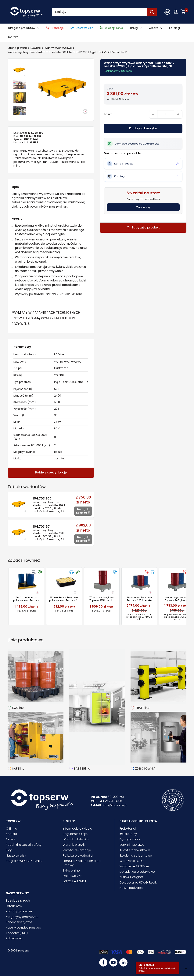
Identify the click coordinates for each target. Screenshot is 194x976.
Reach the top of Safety (23, 844)
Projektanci (128, 828)
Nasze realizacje (131, 888)
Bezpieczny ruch (18, 900)
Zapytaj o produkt (145, 227)
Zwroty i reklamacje (77, 850)
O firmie (11, 828)
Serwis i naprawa (132, 844)
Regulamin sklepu (75, 834)
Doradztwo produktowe (137, 871)
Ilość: (108, 114)
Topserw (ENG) (17, 933)
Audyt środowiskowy (135, 850)
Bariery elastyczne (19, 922)
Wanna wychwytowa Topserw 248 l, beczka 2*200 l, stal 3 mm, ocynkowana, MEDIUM (177, 599)
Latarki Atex (14, 906)
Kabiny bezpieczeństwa (23, 927)
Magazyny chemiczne (22, 917)
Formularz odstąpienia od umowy (82, 863)
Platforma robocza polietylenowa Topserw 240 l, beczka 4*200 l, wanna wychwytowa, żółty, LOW (26, 599)
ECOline (36, 48)
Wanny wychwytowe (58, 48)
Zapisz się (143, 207)
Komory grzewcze (19, 911)
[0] (183, 11)
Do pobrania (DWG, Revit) (138, 882)
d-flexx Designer (131, 877)
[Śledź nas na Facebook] (103, 962)
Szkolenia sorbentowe (136, 855)
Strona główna (17, 48)
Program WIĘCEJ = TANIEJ (24, 861)
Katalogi (174, 28)
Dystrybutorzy (130, 839)
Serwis (10, 839)
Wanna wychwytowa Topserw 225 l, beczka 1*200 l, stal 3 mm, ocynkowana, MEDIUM (101, 599)
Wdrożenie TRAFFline (134, 866)
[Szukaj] (152, 12)
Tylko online (71, 870)
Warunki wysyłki (74, 844)
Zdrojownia (14, 938)
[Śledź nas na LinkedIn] (123, 962)
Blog (9, 850)
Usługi (134, 28)
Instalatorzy (128, 834)
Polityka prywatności (78, 855)
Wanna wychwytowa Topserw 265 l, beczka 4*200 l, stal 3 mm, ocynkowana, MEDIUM (139, 599)
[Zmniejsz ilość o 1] (153, 114)
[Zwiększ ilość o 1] (178, 114)
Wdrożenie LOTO (132, 861)
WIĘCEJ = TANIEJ (74, 881)
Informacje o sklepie (77, 828)
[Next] (186, 596)
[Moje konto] (167, 12)
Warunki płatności (76, 839)
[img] (34, 572)
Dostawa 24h (84, 28)
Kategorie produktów (21, 28)
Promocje (57, 28)
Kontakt (13, 37)
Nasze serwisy (16, 855)
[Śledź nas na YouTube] (113, 962)
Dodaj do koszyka (143, 128)
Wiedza (153, 28)
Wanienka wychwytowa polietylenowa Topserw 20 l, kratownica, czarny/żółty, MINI (64, 599)
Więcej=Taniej (114, 28)
